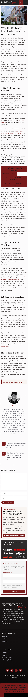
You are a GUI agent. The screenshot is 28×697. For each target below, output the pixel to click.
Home (5, 636)
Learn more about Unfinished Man (14, 535)
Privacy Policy (7, 660)
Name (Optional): (7, 572)
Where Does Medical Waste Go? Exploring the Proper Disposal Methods (16, 445)
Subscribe (13, 591)
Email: (5, 579)
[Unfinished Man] (8, 2)
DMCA (5, 655)
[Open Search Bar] (21, 2)
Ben (14, 406)
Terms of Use (7, 657)
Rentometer (4, 346)
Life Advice (18, 382)
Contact (6, 641)
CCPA (5, 652)
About (5, 639)
